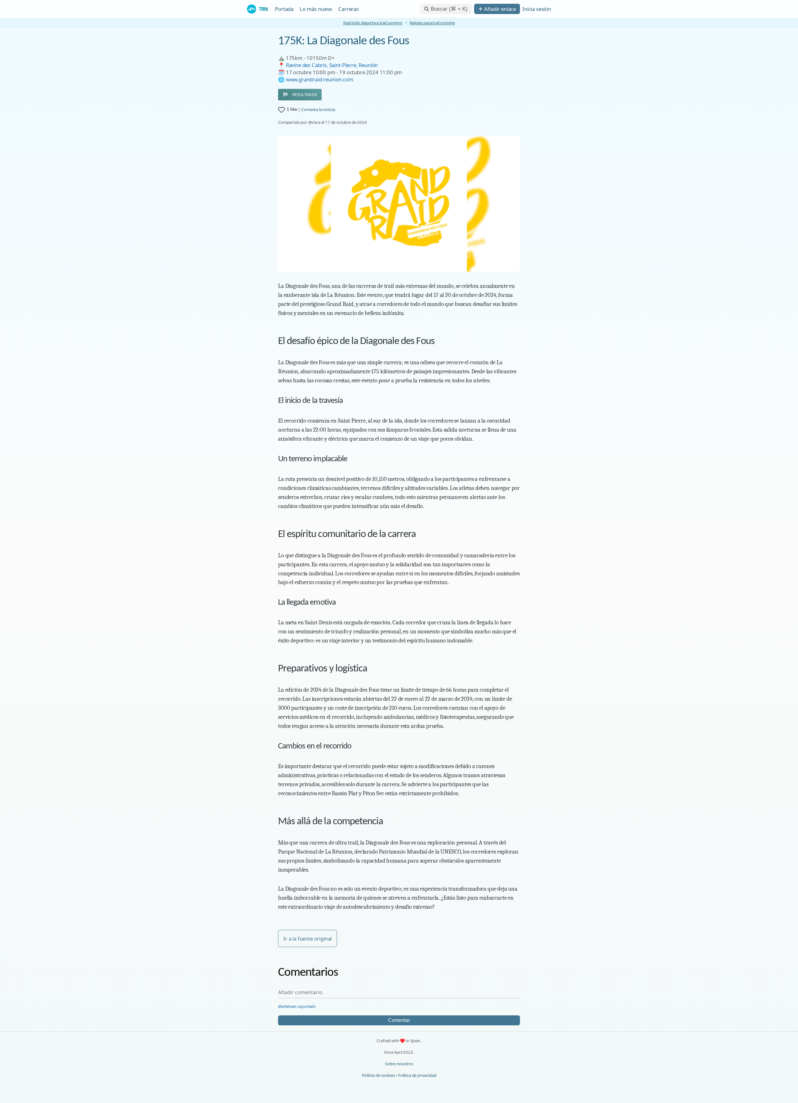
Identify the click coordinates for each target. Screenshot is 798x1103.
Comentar (399, 1020)
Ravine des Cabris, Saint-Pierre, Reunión (332, 65)
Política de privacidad (417, 1075)
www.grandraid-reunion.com (319, 79)
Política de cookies (378, 1075)
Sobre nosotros (399, 1064)
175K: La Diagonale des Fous (343, 41)
